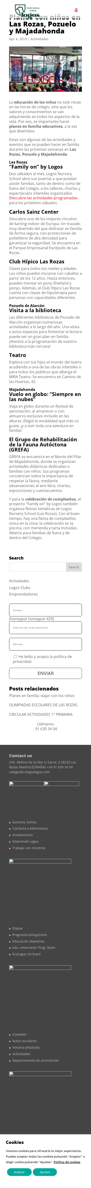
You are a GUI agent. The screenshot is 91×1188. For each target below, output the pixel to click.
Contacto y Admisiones (30, 828)
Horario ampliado (26, 1047)
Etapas (17, 928)
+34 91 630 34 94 (60, 767)
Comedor (19, 1034)
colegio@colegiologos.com (29, 772)
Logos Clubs (19, 587)
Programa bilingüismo (29, 935)
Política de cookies (67, 1162)
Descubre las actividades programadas (43, 197)
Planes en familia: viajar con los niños (41, 695)
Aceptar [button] (19, 1172)
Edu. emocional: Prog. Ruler (34, 947)
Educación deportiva (28, 941)
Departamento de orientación (35, 1060)
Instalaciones (22, 835)
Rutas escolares (24, 1041)
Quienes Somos (24, 822)
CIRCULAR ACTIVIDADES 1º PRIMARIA (41, 714)
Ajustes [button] (45, 1172)
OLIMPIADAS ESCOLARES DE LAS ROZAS (43, 704)
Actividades (40, 39)
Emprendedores (23, 594)
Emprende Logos (25, 841)
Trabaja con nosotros (28, 848)
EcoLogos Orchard (26, 954)
